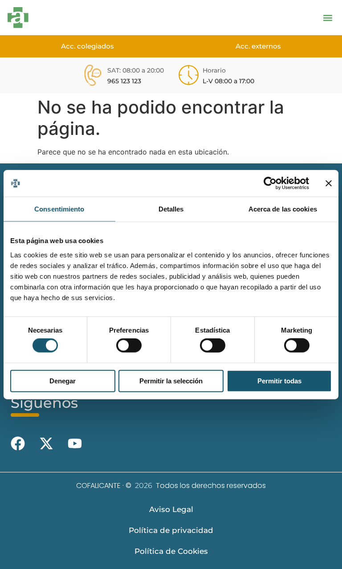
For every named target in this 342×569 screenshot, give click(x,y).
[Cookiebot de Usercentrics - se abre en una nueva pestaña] (270, 183)
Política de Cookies (171, 551)
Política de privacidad (171, 530)
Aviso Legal (171, 509)
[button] (327, 17)
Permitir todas (279, 380)
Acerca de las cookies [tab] (282, 209)
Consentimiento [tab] (59, 209)
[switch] (129, 345)
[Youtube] (75, 443)
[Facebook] (18, 443)
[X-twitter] (46, 443)
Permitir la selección (171, 380)
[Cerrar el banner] (329, 183)
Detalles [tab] (171, 209)
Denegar (62, 380)
